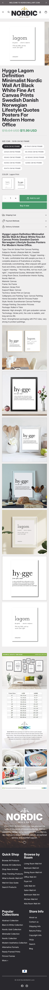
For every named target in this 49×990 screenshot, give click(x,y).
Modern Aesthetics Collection (14, 943)
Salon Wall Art (30, 890)
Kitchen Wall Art (31, 899)
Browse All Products (10, 860)
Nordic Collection (9, 938)
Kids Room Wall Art (32, 903)
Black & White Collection (12, 925)
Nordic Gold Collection (11, 929)
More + (5, 960)
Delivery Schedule (12, 227)
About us (33, 917)
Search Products (9, 887)
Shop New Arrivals (10, 869)
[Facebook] (22, 985)
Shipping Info (35, 926)
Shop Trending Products (12, 874)
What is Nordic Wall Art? (12, 878)
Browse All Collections (11, 865)
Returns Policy (35, 931)
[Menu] (3, 12)
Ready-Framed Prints (11, 952)
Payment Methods (12, 221)
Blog (31, 948)
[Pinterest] (26, 985)
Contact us (33, 922)
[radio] (12, 146)
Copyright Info (35, 935)
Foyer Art (28, 881)
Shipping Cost (11, 215)
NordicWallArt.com (27, 980)
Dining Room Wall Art (33, 872)
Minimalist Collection (10, 934)
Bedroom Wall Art (31, 868)
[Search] (8, 12)
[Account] (40, 12)
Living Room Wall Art (33, 863)
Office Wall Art (30, 877)
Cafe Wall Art (29, 886)
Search (32, 944)
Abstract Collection (10, 920)
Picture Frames (8, 956)
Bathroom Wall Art (31, 895)
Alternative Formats (10, 947)
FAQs (31, 940)
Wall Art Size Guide (10, 883)
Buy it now (24, 205)
